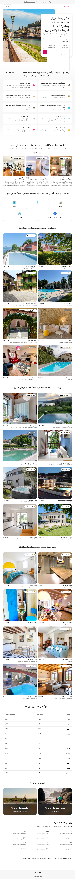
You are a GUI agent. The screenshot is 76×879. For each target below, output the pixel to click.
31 (61, 69)
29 (67, 69)
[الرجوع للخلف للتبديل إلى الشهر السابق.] (66, 51)
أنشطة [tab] (38, 826)
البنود (34, 876)
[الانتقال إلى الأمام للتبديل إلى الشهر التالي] (49, 51)
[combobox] (56, 42)
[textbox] (63, 47)
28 (49, 66)
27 (52, 66)
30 (64, 69)
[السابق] (40, 153)
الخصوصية (39, 876)
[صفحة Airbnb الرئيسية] (68, 6)
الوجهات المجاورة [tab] (68, 826)
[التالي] (34, 153)
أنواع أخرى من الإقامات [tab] (57, 826)
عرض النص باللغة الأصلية (29, 2)
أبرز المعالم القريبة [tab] (46, 826)
